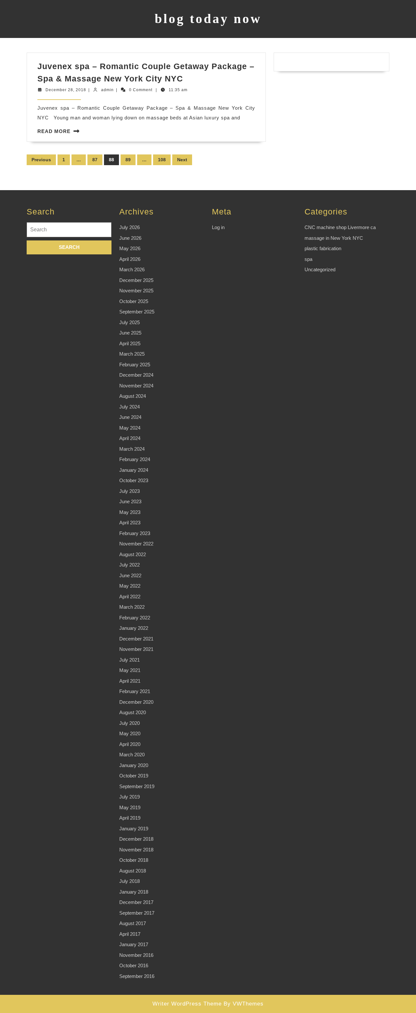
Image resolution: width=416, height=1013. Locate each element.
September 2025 (136, 311)
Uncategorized (320, 269)
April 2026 (129, 259)
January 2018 (133, 892)
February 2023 (134, 533)
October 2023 (133, 480)
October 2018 (133, 860)
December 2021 (136, 638)
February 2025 (134, 364)
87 (95, 159)
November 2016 (136, 955)
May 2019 (129, 807)
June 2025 (130, 333)
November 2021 (136, 649)
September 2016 (136, 976)
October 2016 (133, 965)
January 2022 (133, 628)
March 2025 (132, 354)
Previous (41, 159)
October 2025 (133, 301)
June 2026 (130, 238)
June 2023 (130, 501)
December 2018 (136, 839)
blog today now (208, 18)
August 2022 (132, 554)
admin (107, 90)
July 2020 (129, 723)
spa (308, 259)
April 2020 (129, 744)
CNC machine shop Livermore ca (340, 227)
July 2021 (129, 660)
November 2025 (136, 290)
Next (182, 159)
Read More (54, 131)
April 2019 (129, 818)
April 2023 (129, 522)
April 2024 (129, 438)
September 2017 (136, 913)
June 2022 (130, 575)
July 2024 (129, 406)
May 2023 (129, 512)
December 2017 (136, 902)
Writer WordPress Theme (187, 1004)
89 (128, 159)
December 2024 (136, 375)
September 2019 (136, 786)
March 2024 (132, 449)
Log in (218, 227)
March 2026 (132, 269)
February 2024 (134, 459)
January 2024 (133, 470)
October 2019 (133, 775)
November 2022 (136, 543)
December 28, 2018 (66, 90)
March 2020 (132, 754)
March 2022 (132, 607)
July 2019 (129, 796)
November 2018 (136, 849)
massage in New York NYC (334, 238)
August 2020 (132, 712)
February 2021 (134, 691)
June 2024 (130, 417)
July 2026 (129, 227)
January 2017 (133, 944)
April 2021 (129, 681)
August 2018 (132, 870)
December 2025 (136, 280)
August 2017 (132, 923)
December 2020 (136, 702)
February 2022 (134, 617)
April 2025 (129, 343)
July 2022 (129, 565)
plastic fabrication (323, 248)
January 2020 (133, 765)
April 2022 (129, 596)
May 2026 (129, 248)
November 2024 (136, 385)
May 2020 (129, 733)
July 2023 (129, 491)
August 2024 (132, 396)
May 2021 (129, 670)
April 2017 (129, 934)
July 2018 (129, 881)
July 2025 (129, 322)
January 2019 (133, 828)
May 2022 (129, 586)
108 (162, 159)
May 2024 (129, 428)
